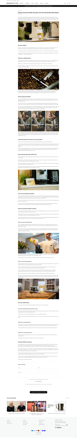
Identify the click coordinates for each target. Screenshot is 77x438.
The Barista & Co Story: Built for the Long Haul (16, 413)
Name (19, 367)
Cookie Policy (25, 424)
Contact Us (8, 0)
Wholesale (40, 421)
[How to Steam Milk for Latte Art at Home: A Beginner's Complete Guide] (36, 406)
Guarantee (24, 420)
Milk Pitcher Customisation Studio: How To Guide (57, 413)
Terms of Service (47, 384)
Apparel (41, 3)
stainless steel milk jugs (50, 273)
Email (39, 367)
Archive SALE (46, 3)
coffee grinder (42, 108)
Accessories (36, 3)
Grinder (32, 3)
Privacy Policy (42, 384)
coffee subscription (41, 348)
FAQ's (11, 0)
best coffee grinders (31, 215)
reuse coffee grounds (55, 200)
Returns (18, 0)
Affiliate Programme (42, 424)
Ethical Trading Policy (42, 420)
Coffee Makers (27, 3)
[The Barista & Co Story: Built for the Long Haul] (16, 406)
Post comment (38, 381)
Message (20, 372)
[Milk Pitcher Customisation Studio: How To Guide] (56, 406)
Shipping (14, 0)
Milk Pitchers (21, 3)
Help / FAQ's (8, 421)
